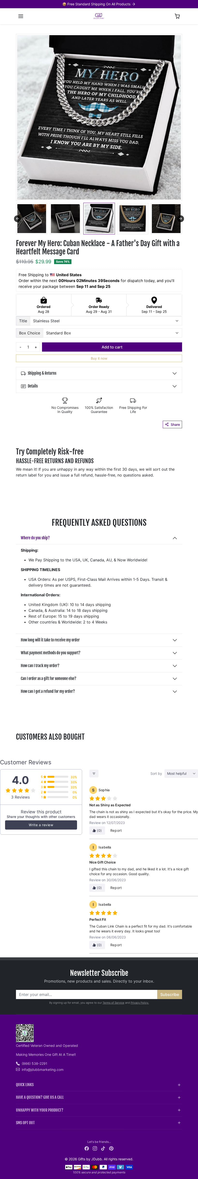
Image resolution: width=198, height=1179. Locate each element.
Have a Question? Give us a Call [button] (40, 1097)
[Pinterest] (111, 1148)
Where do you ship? (35, 537)
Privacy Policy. (140, 1002)
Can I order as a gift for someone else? (48, 678)
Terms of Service (113, 1002)
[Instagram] (95, 1148)
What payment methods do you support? (50, 652)
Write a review (41, 825)
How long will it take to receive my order (50, 640)
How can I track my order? (40, 665)
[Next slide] (180, 218)
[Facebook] (87, 1148)
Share (175, 424)
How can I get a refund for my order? (48, 691)
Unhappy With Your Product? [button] (39, 1110)
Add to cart (112, 347)
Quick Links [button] (25, 1084)
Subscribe (169, 994)
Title (23, 320)
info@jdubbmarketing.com (43, 1069)
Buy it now (99, 358)
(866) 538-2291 (34, 1063)
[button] (21, 16)
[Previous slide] (17, 218)
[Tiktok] (103, 1148)
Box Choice (29, 333)
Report (116, 830)
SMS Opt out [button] (25, 1122)
